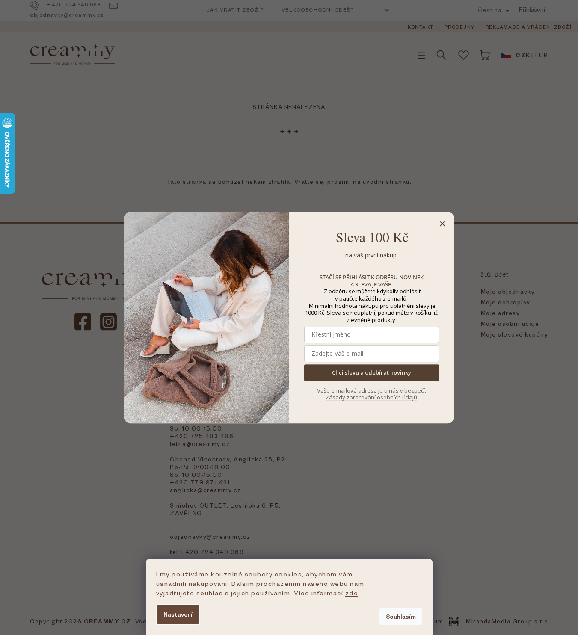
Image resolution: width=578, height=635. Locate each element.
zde (352, 593)
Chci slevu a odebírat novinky (371, 373)
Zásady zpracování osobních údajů (371, 397)
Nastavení (178, 614)
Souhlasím (401, 616)
